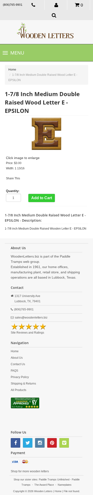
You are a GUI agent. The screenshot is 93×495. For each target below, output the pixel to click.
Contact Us (18, 364)
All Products (18, 390)
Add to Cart (41, 198)
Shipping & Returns (23, 383)
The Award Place (44, 484)
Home (12, 69)
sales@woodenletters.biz (31, 317)
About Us (17, 357)
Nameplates (65, 484)
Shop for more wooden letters (30, 471)
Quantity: (12, 191)
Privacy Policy (20, 377)
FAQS (14, 370)
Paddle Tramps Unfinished (54, 479)
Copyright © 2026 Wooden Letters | (34, 491)
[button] (56, 4)
